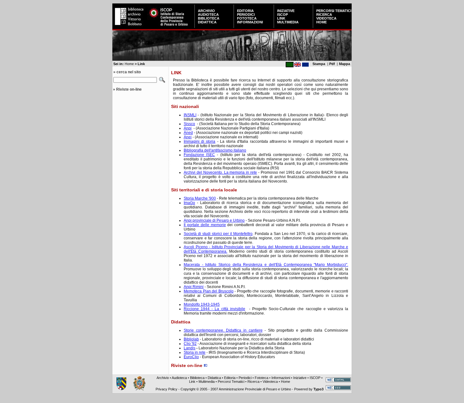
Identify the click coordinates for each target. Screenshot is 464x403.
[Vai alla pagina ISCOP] (170, 26)
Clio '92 (190, 343)
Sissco (189, 124)
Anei (188, 137)
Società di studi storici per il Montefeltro (218, 234)
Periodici (246, 14)
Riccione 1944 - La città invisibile (214, 309)
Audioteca (208, 14)
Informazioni (250, 22)
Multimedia (288, 22)
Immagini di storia (199, 141)
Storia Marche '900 (200, 198)
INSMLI (190, 115)
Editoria (245, 11)
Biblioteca (208, 18)
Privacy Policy (166, 389)
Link (281, 18)
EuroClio (191, 357)
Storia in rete (194, 352)
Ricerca (324, 14)
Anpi (188, 128)
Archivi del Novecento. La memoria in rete (220, 172)
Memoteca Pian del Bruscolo (209, 291)
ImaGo (189, 203)
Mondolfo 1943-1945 (202, 304)
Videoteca (326, 18)
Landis (189, 348)
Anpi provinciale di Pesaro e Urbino (214, 220)
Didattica (207, 22)
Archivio (206, 11)
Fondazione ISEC (199, 155)
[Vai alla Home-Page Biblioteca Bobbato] (129, 26)
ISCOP (282, 14)
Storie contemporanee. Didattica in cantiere (223, 330)
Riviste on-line (129, 89)
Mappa (344, 64)
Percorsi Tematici (333, 11)
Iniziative (285, 11)
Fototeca (247, 18)
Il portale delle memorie (205, 225)
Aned (188, 132)
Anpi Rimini (194, 287)
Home (321, 22)
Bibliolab (191, 339)
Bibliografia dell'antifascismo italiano (215, 150)
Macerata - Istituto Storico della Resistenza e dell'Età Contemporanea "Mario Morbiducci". (266, 264)
